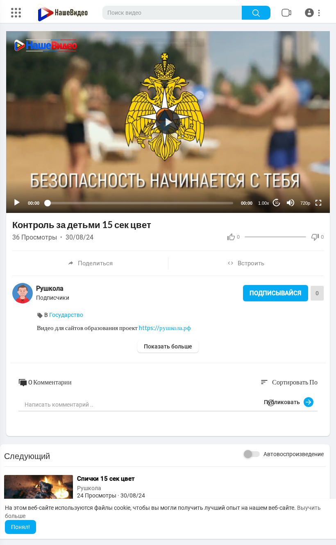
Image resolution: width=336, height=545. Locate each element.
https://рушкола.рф (165, 327)
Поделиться (95, 263)
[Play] (17, 203)
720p (305, 203)
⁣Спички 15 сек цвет (105, 478)
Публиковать (284, 402)
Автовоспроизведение (293, 454)
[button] (313, 12)
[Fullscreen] (318, 203)
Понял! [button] (20, 527)
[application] (168, 122)
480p (303, 170)
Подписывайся (275, 293)
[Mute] (290, 203)
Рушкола (50, 288)
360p (303, 183)
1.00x (263, 203)
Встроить (251, 263)
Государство (66, 315)
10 (276, 203)
